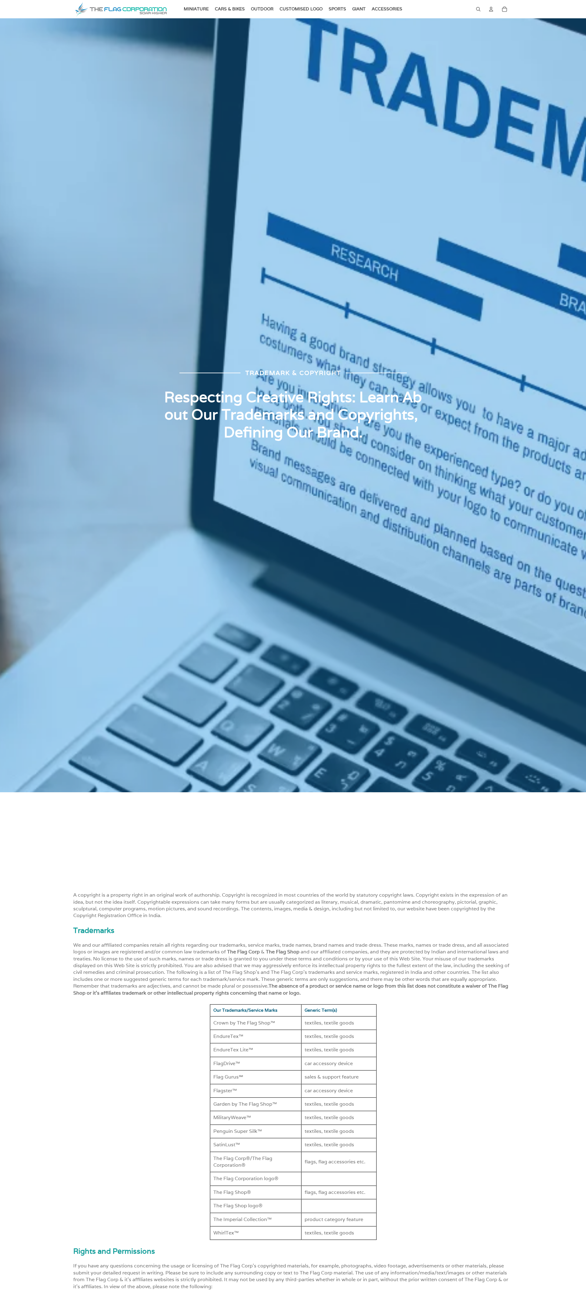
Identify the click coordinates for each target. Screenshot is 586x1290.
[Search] (478, 9)
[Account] (491, 9)
